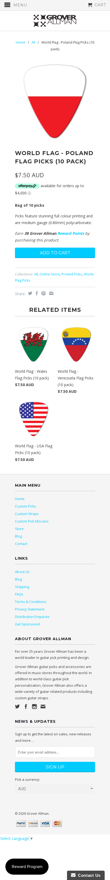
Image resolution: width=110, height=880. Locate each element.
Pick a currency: (27, 779)
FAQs (19, 594)
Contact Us (88, 875)
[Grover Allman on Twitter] (17, 706)
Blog (18, 536)
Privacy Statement (29, 609)
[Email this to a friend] (50, 293)
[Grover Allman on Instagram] (34, 706)
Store (19, 528)
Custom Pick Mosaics (32, 521)
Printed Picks (71, 274)
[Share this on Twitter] (29, 293)
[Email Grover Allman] (43, 706)
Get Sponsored (27, 624)
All (33, 42)
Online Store (50, 274)
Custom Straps (27, 513)
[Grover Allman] (55, 21)
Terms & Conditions (30, 601)
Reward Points (70, 233)
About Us (22, 571)
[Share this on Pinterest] (43, 293)
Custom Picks (25, 506)
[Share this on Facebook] (36, 293)
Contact (21, 543)
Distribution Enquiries (32, 616)
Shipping (22, 586)
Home (20, 498)
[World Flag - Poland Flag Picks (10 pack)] (55, 101)
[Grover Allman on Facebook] (25, 706)
